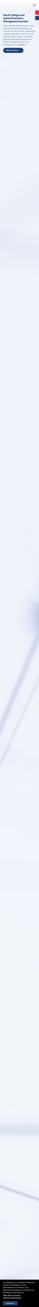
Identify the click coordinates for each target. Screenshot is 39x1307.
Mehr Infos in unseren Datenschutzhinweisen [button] (12, 1296)
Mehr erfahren (12, 50)
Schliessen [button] (10, 1303)
